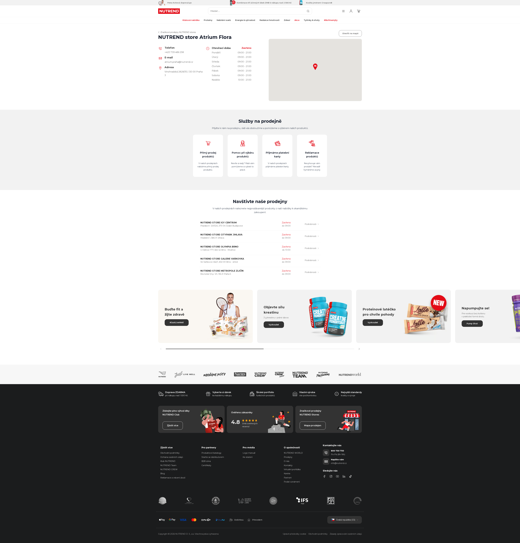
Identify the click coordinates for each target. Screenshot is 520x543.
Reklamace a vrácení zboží (172, 477)
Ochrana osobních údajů (171, 457)
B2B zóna (206, 461)
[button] (359, 349)
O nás (286, 461)
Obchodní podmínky (170, 453)
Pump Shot (472, 323)
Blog (162, 473)
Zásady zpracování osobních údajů (346, 534)
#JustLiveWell (177, 322)
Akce (296, 20)
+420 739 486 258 (174, 52)
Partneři (288, 477)
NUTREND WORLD (293, 453)
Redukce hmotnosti (270, 20)
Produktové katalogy (211, 453)
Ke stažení (247, 457)
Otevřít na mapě (350, 33)
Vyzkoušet (274, 324)
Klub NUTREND (167, 461)
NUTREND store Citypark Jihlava (221, 234)
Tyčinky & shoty (312, 20)
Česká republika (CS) (345, 520)
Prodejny (288, 457)
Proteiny (208, 20)
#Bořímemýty (330, 20)
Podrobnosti (310, 224)
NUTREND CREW (169, 469)
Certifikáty (206, 465)
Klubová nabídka (191, 20)
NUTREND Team (168, 465)
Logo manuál (249, 453)
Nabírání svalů (224, 20)
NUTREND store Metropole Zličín (221, 271)
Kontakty (288, 465)
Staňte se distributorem (213, 457)
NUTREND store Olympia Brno (219, 246)
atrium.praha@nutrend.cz (179, 62)
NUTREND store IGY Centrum (218, 222)
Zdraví (287, 20)
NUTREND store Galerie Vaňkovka (222, 258)
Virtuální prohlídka (292, 469)
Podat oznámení (292, 482)
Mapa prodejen (312, 425)
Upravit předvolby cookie (294, 534)
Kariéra (287, 473)
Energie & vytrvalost (245, 20)
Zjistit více (172, 425)
